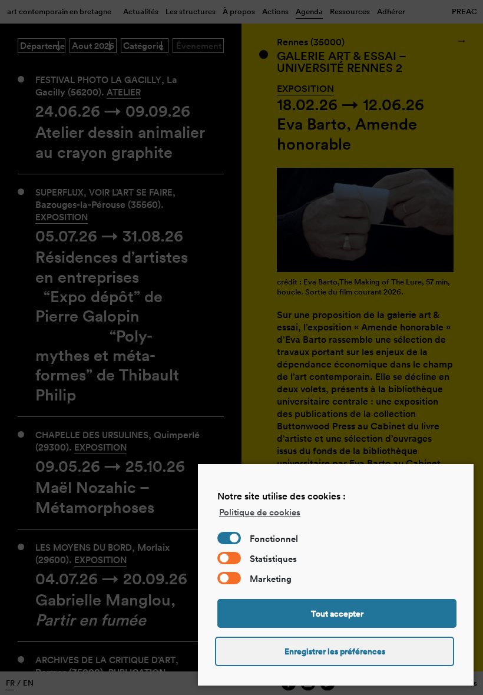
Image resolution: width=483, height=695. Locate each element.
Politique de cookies (259, 512)
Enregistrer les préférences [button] (334, 651)
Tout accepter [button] (337, 614)
